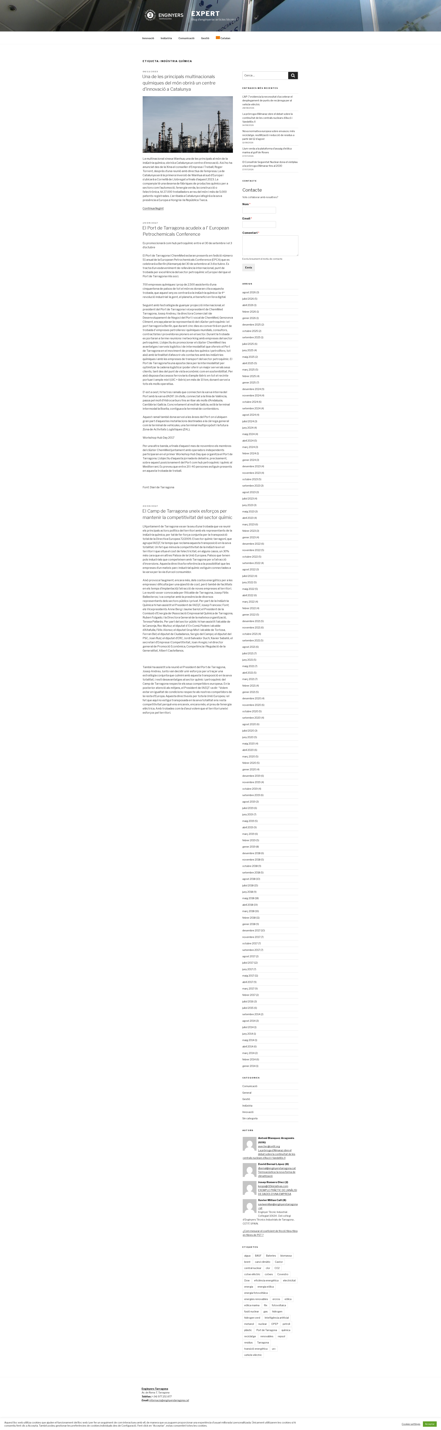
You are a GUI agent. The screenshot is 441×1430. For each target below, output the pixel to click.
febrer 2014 (249, 1059)
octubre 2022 (250, 556)
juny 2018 (247, 891)
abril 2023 (247, 517)
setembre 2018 (251, 872)
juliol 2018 (248, 885)
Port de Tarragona (266, 1330)
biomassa (286, 1255)
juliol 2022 (248, 575)
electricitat (289, 1280)
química (285, 1330)
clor (268, 1268)
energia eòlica (266, 1286)
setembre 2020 (251, 717)
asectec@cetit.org (269, 1146)
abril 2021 (247, 672)
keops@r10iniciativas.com (273, 1186)
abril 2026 (248, 305)
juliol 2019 (248, 808)
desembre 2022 (251, 543)
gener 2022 (249, 614)
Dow (247, 1280)
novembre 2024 (251, 395)
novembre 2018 (251, 859)
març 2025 (248, 369)
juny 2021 (247, 659)
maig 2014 (248, 1040)
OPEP (274, 1323)
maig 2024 (248, 434)
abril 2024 (248, 440)
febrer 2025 (249, 376)
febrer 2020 (249, 762)
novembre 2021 (251, 627)
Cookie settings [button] (411, 1424)
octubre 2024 (250, 401)
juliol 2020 (248, 730)
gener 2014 (248, 1065)
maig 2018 (248, 898)
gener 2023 (249, 537)
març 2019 (248, 833)
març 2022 (248, 601)
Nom (246, 204)
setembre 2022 (251, 563)
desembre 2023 (251, 466)
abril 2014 (247, 1046)
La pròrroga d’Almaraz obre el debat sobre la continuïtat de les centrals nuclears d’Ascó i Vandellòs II (267, 117)
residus (248, 1342)
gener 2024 (249, 459)
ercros (276, 1299)
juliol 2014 (248, 1027)
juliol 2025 (248, 343)
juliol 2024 (248, 421)
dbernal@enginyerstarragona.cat (277, 1168)
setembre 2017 (251, 949)
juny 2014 (247, 1033)
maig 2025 (248, 356)
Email (247, 218)
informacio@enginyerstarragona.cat (169, 1400)
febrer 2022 (249, 608)
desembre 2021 (251, 621)
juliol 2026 (248, 298)
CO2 (277, 1268)
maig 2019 (248, 820)
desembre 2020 (251, 698)
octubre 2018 (250, 865)
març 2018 (248, 911)
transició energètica (256, 1348)
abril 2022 (247, 595)
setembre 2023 (251, 485)
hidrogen (277, 1311)
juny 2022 (247, 582)
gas (265, 1311)
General (246, 1092)
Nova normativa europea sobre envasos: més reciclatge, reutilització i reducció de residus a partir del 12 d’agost (268, 135)
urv (274, 1348)
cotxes (269, 1274)
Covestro (282, 1274)
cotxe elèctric (252, 1274)
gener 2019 (248, 846)
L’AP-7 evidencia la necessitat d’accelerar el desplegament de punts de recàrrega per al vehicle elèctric (267, 100)
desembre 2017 (251, 930)
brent (247, 1261)
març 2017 (248, 988)
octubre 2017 (250, 943)
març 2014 (248, 1053)
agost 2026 (249, 292)
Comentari (250, 232)
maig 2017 (248, 975)
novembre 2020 (251, 704)
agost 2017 (248, 956)
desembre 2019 (251, 775)
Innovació (148, 38)
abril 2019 (247, 827)
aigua (247, 1255)
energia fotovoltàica (256, 1292)
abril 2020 (248, 749)
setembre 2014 (251, 1014)
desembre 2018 (251, 853)
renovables (266, 1336)
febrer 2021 (248, 685)
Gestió (205, 38)
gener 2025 (249, 382)
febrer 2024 (249, 453)
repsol (281, 1336)
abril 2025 (248, 363)
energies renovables (256, 1299)
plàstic (248, 1330)
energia (248, 1286)
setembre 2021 (251, 640)
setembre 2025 (251, 337)
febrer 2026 (249, 311)
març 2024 (248, 447)
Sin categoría (250, 1118)
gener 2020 (249, 769)
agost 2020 (249, 724)
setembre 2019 (251, 795)
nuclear (262, 1323)
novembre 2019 (251, 782)
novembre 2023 (251, 472)
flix (265, 1305)
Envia (248, 267)
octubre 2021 (250, 633)
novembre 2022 (251, 550)
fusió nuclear (251, 1311)
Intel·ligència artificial (277, 1317)
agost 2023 (249, 492)
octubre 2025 (250, 330)
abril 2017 (247, 982)
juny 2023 (247, 505)
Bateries (271, 1255)
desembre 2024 (251, 389)
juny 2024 (247, 427)
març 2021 (248, 679)
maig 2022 (248, 588)
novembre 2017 (251, 937)
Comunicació (186, 38)
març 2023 (248, 524)
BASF (258, 1255)
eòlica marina (251, 1305)
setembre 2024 (251, 408)
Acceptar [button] (430, 1424)
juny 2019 (247, 814)
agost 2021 (248, 646)
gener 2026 (249, 318)
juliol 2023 (248, 498)
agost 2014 (248, 1020)
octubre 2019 (250, 788)
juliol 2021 (247, 653)
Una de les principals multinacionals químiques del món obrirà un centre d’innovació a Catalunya (179, 83)
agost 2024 (249, 414)
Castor (279, 1261)
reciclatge (250, 1336)
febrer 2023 (249, 530)
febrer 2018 (249, 917)
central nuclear (252, 1268)
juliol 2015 (248, 1007)
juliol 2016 (248, 1001)
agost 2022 (249, 569)
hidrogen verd (252, 1317)
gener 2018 (248, 924)
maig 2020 (248, 743)
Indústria (166, 38)
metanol (249, 1323)
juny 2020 (248, 737)
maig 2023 (248, 511)
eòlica (288, 1299)
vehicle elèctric (253, 1354)
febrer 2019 (249, 840)
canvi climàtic (262, 1261)
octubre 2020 (250, 711)
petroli (286, 1323)
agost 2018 (248, 878)
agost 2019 (248, 801)
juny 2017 (247, 969)
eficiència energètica (266, 1280)
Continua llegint (153, 208)
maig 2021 (248, 666)
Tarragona (263, 1342)
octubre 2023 (250, 479)
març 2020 (248, 756)
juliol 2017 (247, 962)
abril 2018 (247, 904)
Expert (205, 13)
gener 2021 (248, 692)
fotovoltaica (279, 1305)
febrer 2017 (248, 994)
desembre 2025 (251, 324)
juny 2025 (247, 350)
